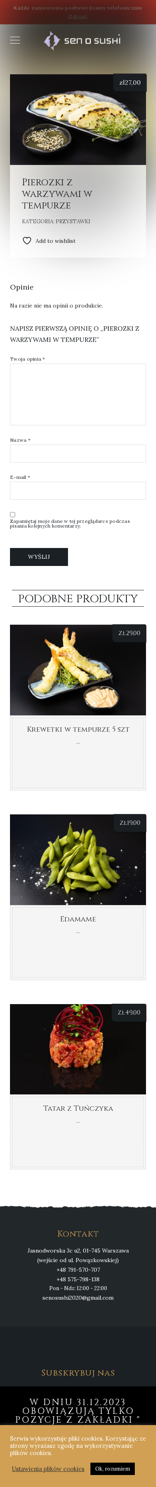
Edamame (78, 919)
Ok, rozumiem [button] (112, 1468)
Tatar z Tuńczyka (78, 1109)
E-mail (20, 477)
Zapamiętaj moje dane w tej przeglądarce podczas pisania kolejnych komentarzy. (70, 523)
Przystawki (73, 221)
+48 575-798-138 (78, 1279)
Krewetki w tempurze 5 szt (78, 730)
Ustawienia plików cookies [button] (48, 1469)
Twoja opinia (27, 359)
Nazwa (20, 440)
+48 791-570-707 (78, 1269)
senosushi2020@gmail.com (78, 1297)
